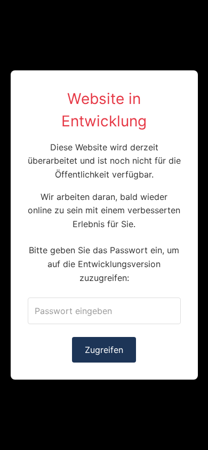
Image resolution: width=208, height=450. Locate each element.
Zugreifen (104, 349)
